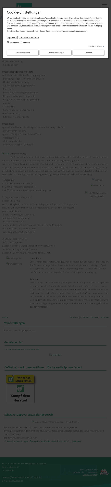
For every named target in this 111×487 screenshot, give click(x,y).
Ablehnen (88, 53)
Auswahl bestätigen (55, 53)
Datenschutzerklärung (29, 37)
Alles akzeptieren (22, 53)
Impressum (12, 37)
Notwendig (14, 42)
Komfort (26, 42)
